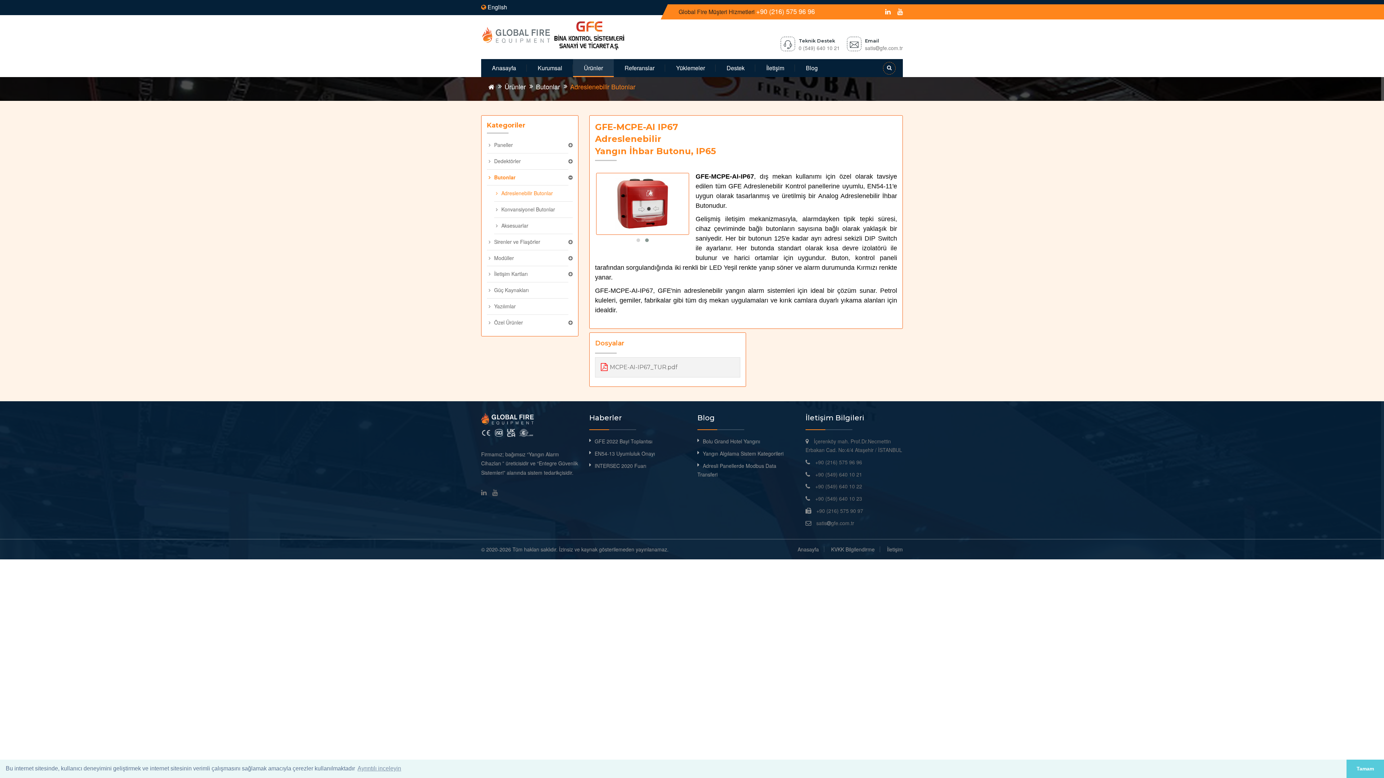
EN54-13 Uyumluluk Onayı (625, 453)
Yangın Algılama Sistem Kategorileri (743, 453)
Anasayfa (504, 68)
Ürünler (593, 68)
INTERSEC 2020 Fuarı (620, 465)
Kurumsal (550, 68)
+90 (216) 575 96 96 (785, 11)
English (496, 7)
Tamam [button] (1365, 769)
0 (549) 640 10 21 (819, 48)
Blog (812, 68)
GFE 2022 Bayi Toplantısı (623, 441)
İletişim (775, 68)
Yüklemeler (690, 68)
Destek (736, 68)
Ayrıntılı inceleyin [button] (379, 768)
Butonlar (548, 86)
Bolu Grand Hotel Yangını (731, 441)
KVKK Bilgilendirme (853, 549)
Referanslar (640, 68)
